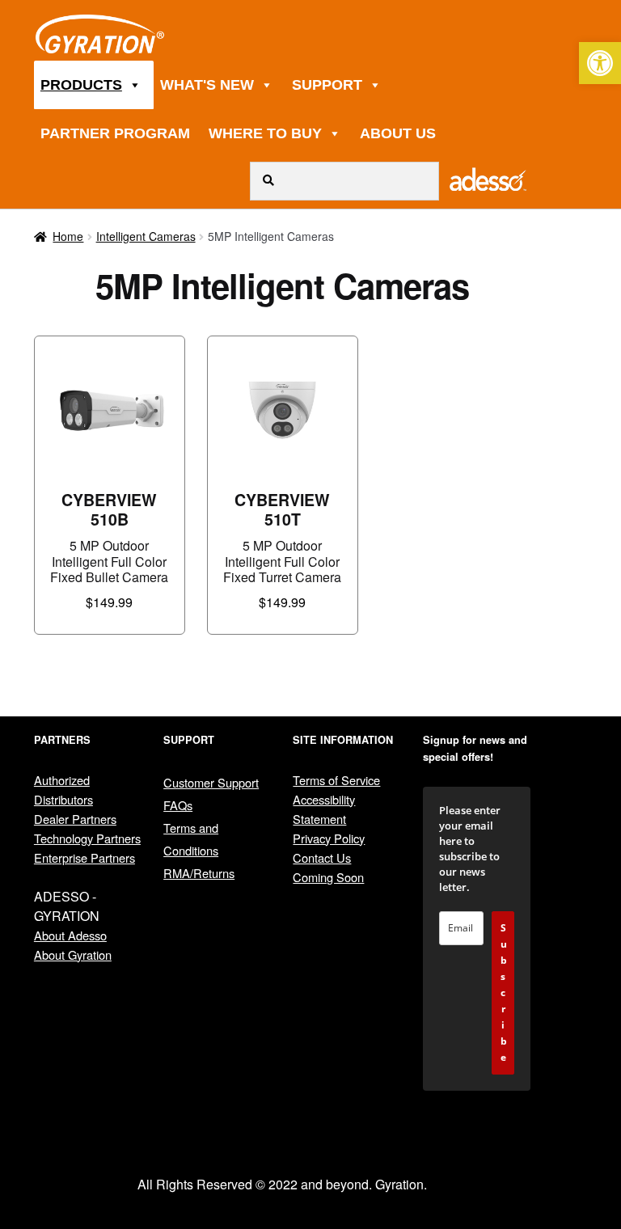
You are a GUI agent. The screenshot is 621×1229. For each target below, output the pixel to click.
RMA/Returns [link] (198, 872)
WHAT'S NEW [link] (207, 85)
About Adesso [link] (70, 935)
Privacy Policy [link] (329, 838)
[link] (600, 63)
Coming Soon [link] (328, 876)
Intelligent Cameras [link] (146, 236)
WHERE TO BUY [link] (265, 133)
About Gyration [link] (73, 954)
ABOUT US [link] (398, 133)
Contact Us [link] (322, 857)
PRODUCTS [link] (81, 85)
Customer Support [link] (211, 782)
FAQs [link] (177, 804)
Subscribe (504, 992)
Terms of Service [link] (336, 779)
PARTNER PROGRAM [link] (115, 133)
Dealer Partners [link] (75, 818)
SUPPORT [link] (327, 85)
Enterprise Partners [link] (84, 857)
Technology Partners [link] (87, 838)
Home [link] (68, 236)
